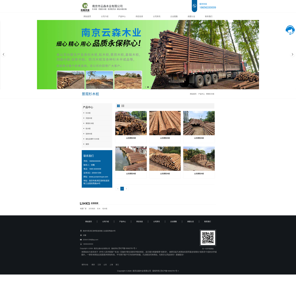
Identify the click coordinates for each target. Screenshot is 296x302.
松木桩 (88, 128)
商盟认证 (191, 16)
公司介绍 (104, 16)
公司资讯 (156, 16)
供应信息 (139, 16)
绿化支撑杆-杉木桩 (92, 139)
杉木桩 (88, 113)
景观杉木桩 (210, 94)
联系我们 (208, 16)
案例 (87, 144)
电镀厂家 (83, 208)
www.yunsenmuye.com (98, 176)
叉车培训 (92, 208)
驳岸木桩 (89, 133)
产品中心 (122, 16)
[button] (145, 87)
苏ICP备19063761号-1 (127, 248)
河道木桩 (89, 118)
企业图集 (174, 16)
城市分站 (85, 264)
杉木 (98, 208)
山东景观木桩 (131, 138)
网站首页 (87, 16)
